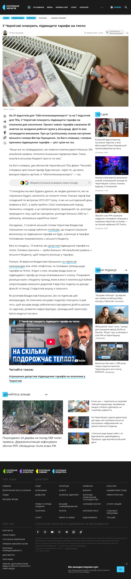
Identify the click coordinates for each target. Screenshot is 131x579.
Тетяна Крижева (16, 33)
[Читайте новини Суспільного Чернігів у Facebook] (37, 532)
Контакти (8, 530)
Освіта (62, 490)
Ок (120, 569)
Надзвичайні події (117, 490)
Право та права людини (43, 505)
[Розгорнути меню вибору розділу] (29, 7)
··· (101, 7)
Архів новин (9, 535)
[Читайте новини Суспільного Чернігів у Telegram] (66, 532)
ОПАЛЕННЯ (31, 18)
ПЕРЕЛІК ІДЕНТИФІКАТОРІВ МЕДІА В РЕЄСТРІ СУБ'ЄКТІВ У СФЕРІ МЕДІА (17, 566)
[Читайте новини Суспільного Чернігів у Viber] (59, 532)
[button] (5, 116)
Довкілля (40, 495)
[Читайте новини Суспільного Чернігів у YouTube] (52, 532)
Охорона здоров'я (69, 495)
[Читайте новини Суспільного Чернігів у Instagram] (45, 532)
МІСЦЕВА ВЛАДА (17, 18)
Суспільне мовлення (14, 539)
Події (38, 486)
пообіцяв (53, 229)
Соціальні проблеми (58, 18)
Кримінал (88, 486)
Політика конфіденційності (12, 549)
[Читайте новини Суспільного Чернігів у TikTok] (80, 532)
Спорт (74, 7)
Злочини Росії (90, 511)
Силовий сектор (92, 504)
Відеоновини (90, 517)
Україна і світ (62, 7)
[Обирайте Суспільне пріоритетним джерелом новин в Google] (5, 143)
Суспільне (81, 546)
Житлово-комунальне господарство (90, 497)
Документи (9, 555)
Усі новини (38, 7)
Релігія (62, 511)
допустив (54, 245)
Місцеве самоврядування (68, 505)
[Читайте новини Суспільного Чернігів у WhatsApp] (73, 532)
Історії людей (114, 504)
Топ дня (111, 517)
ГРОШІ (6, 18)
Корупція (64, 486)
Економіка (43, 18)
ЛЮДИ (6, 495)
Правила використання (15, 544)
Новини (7, 486)
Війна (50, 7)
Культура (84, 7)
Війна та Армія (67, 517)
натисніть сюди (71, 548)
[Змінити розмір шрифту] (127, 33)
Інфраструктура (115, 495)
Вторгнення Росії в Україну (17, 490)
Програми (8, 559)
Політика (40, 511)
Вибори (87, 490)
